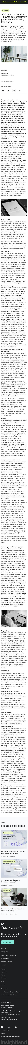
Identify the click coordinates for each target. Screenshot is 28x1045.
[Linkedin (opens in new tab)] (2, 1027)
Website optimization (9, 861)
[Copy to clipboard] (19, 90)
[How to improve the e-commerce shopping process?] (14, 901)
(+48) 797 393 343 (7, 1007)
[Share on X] (8, 90)
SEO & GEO (4, 952)
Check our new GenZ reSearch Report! (13, 2)
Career (3, 975)
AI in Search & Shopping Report (10, 992)
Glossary (4, 978)
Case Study (4, 989)
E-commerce (5, 10)
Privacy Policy (5, 1030)
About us (4, 972)
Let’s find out (6, 942)
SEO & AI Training (6, 961)
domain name (5, 332)
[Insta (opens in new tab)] (9, 1027)
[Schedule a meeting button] (23, 1040)
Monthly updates (7, 832)
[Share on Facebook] (2, 90)
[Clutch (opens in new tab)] (16, 1027)
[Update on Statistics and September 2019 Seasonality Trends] (14, 843)
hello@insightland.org (7, 1005)
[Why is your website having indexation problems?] (14, 872)
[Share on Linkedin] (14, 90)
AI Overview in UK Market (9, 995)
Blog (2, 981)
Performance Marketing (8, 955)
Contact (3, 969)
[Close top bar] (26, 2)
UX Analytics (5, 958)
